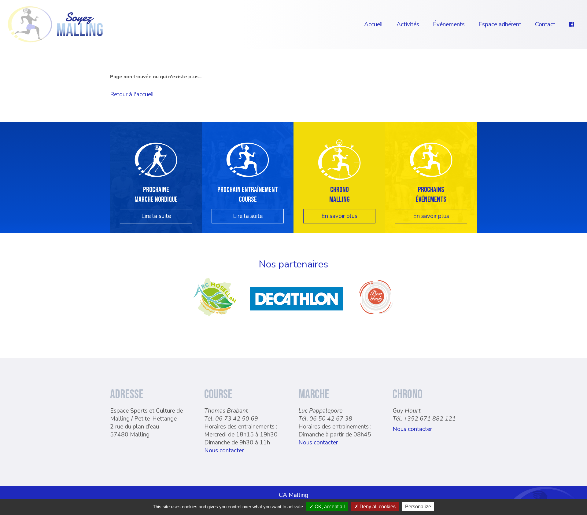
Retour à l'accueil (132, 94)
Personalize (418, 506)
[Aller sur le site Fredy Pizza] (376, 317)
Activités (408, 24)
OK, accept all (329, 506)
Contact (545, 24)
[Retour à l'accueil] (55, 24)
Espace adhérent (499, 24)
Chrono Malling (339, 194)
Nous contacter (224, 450)
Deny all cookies (377, 506)
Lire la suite (156, 216)
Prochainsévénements (431, 194)
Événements (449, 24)
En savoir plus (339, 216)
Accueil (373, 24)
